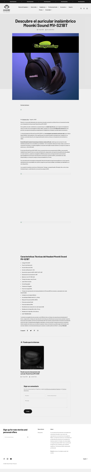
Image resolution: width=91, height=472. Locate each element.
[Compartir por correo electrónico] (37, 330)
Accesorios (63, 7)
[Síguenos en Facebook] (4, 459)
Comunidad (48, 9)
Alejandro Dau (25, 119)
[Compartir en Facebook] (27, 330)
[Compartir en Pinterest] (34, 330)
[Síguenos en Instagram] (7, 459)
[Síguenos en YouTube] (11, 459)
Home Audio (34, 7)
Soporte (71, 7)
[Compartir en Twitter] (31, 330)
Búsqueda (40, 432)
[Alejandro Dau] (45, 112)
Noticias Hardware (25, 105)
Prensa (40, 9)
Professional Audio (52, 7)
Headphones (42, 7)
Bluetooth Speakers (23, 7)
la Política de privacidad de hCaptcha (52, 389)
